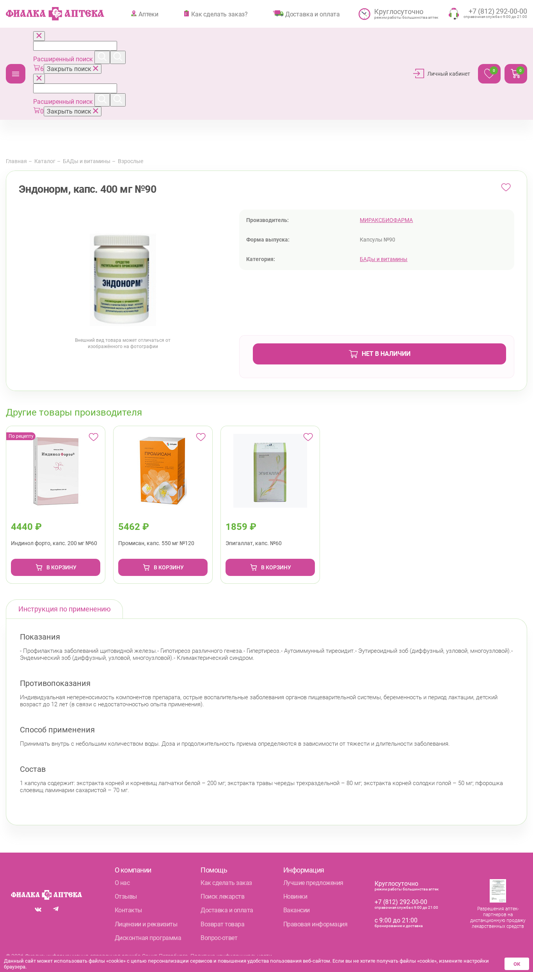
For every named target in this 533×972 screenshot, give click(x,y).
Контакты (128, 910)
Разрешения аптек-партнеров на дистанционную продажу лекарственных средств (498, 917)
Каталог (15, 74)
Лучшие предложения (313, 883)
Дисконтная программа (148, 938)
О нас (122, 883)
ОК (516, 964)
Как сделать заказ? (219, 14)
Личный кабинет (448, 74)
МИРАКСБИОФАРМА (386, 220)
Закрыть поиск (70, 69)
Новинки (295, 896)
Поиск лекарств (222, 896)
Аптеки (148, 14)
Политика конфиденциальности (231, 956)
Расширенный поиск (63, 59)
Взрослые (130, 161)
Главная (16, 161)
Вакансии (296, 910)
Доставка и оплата (312, 14)
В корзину (61, 567)
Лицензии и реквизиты (146, 924)
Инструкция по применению (64, 609)
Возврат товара (222, 924)
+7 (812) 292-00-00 (401, 902)
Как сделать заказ (226, 883)
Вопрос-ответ (219, 938)
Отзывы (126, 896)
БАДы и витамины (86, 161)
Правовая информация (315, 924)
